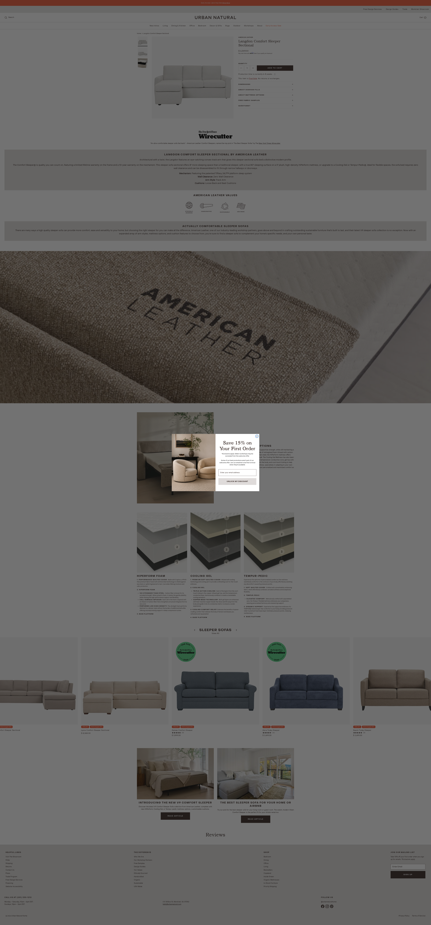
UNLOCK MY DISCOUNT (237, 481)
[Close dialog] (256, 436)
